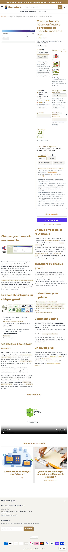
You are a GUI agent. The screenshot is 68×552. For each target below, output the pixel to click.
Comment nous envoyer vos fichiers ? (17, 472)
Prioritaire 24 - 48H (44, 97)
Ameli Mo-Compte (56, 356)
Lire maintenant (16, 478)
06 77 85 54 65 (5, 513)
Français (33, 537)
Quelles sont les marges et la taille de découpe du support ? (50, 474)
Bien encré (42, 38)
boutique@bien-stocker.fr (9, 515)
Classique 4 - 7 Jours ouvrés (44, 93)
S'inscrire (28, 528)
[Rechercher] (60, 7)
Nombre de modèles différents (56, 114)
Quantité (40, 113)
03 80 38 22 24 (52, 172)
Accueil (3, 16)
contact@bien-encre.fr (45, 176)
